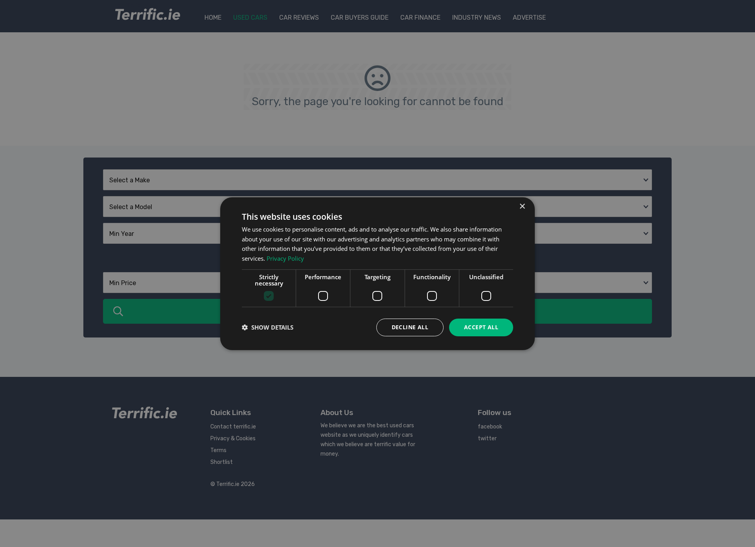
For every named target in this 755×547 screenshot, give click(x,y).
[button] (267, 327)
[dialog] (377, 273)
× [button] (522, 206)
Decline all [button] (410, 327)
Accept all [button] (481, 327)
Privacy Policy (285, 258)
